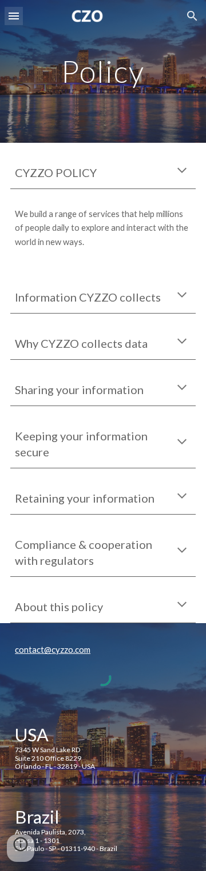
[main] (103, 71)
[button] (13, 15)
